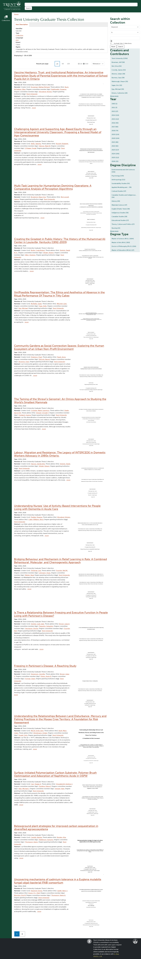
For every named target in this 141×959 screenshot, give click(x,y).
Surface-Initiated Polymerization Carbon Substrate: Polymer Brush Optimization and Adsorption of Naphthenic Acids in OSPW (55, 774)
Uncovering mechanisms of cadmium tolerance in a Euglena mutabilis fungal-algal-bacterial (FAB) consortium (57, 881)
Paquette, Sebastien (46, 626)
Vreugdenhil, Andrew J (64, 784)
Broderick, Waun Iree (38, 197)
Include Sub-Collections (123, 43)
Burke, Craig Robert (38, 250)
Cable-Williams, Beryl (35, 519)
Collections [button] (6, 20)
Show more (114, 96)
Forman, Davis (30, 679)
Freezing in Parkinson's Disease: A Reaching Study (45, 665)
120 (68, 64)
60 (63, 64)
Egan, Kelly (43, 306)
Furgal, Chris (23, 735)
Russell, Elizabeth (62, 144)
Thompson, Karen (31, 842)
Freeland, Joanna (25, 415)
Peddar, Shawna (36, 517)
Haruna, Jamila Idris (38, 464)
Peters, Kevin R (46, 676)
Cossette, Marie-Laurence (40, 410)
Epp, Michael (23, 308)
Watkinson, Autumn (46, 840)
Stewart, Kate (59, 789)
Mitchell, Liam (62, 304)
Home (16, 14)
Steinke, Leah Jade (37, 624)
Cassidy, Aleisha (36, 837)
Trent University (32, 94)
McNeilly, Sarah (36, 304)
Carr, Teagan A (36, 784)
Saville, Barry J (62, 891)
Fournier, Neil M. (62, 570)
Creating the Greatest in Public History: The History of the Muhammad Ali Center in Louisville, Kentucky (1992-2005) (59, 240)
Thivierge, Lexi (36, 570)
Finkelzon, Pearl (36, 357)
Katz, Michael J (24, 789)
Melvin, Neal (29, 575)
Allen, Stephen (30, 255)
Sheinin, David (65, 464)
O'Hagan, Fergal (30, 148)
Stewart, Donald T (42, 413)
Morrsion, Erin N (20, 895)
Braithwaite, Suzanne (58, 89)
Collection (19, 35)
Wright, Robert (48, 253)
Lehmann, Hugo (44, 573)
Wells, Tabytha (36, 144)
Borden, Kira (61, 837)
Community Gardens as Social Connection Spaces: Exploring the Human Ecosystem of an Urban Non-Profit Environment (59, 347)
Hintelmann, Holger (40, 733)
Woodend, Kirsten (45, 92)
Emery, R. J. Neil (34, 893)
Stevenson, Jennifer (38, 674)
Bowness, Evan (24, 362)
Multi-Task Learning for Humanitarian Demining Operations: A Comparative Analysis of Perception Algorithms (52, 187)
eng (17, 40)
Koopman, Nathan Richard (40, 87)
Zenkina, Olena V (45, 786)
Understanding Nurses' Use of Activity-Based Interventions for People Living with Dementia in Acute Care (57, 507)
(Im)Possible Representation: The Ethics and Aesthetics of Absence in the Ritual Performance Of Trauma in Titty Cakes (59, 294)
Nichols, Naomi (44, 359)
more (34, 108)
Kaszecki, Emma (36, 891)
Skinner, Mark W (44, 146)
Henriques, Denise (31, 628)
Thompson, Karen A (58, 895)
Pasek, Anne (61, 357)
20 (57, 64)
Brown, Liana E (64, 624)
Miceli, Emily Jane (37, 731)
